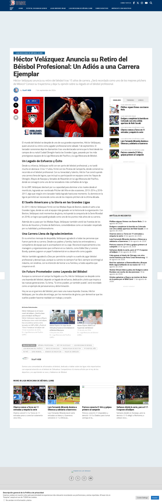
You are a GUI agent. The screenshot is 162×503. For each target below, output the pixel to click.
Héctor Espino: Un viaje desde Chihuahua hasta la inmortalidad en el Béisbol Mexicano (62, 327)
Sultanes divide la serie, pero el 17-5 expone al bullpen (132, 408)
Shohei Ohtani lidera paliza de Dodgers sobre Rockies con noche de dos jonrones (128, 270)
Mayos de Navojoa (53, 348)
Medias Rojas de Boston (72, 348)
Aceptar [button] (155, 497)
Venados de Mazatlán (53, 351)
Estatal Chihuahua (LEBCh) (36, 8)
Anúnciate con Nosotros (121, 8)
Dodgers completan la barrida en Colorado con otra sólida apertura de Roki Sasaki (134, 120)
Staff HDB (26, 90)
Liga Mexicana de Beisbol (83, 345)
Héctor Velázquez (64, 345)
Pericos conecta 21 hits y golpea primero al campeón (132, 153)
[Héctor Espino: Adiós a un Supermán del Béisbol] (90, 317)
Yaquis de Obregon (72, 351)
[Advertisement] (81, 29)
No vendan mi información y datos (18, 500)
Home (21, 8)
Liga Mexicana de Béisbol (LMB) (80, 8)
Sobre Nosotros (101, 8)
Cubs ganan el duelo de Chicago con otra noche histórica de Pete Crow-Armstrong (127, 256)
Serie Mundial (37, 351)
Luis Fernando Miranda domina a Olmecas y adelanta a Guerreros (134, 142)
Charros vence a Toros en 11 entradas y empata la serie (133, 131)
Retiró (25, 351)
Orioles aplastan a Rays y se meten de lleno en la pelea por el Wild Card (128, 278)
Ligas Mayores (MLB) (58, 8)
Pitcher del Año (90, 348)
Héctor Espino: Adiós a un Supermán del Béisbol (86, 326)
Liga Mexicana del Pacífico (33, 348)
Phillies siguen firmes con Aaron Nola (134, 108)
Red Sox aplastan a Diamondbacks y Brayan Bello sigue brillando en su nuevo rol (128, 263)
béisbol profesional (46, 345)
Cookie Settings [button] (142, 497)
